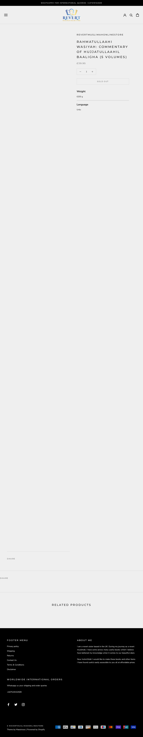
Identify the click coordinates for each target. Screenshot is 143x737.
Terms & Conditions (15, 664)
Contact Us (12, 660)
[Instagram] (23, 704)
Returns (10, 655)
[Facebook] (18, 558)
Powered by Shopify (36, 729)
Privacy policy (13, 646)
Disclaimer (11, 669)
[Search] (131, 15)
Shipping (11, 651)
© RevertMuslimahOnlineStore (25, 726)
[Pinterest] (25, 558)
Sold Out (103, 81)
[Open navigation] (6, 15)
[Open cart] (137, 15)
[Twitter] (21, 558)
